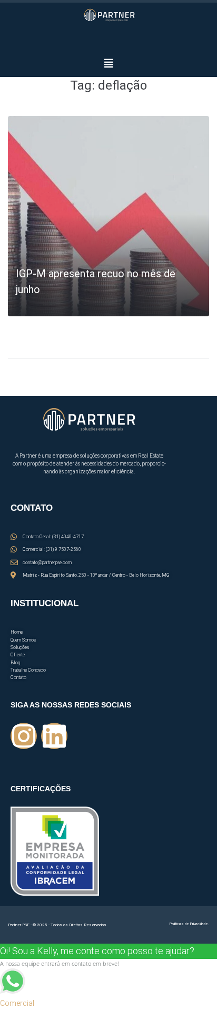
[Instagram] (24, 736)
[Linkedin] (54, 736)
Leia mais (33, 305)
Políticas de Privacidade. (189, 924)
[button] (108, 63)
